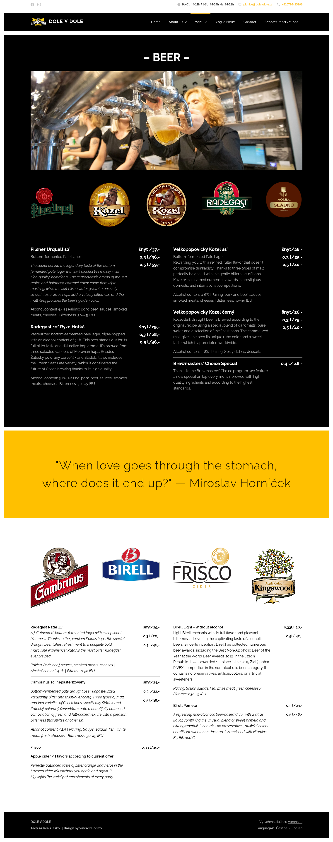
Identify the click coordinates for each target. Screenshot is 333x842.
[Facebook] (32, 4)
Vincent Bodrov (90, 828)
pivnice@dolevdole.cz (257, 4)
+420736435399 (292, 4)
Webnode (295, 822)
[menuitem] (156, 22)
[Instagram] (39, 4)
